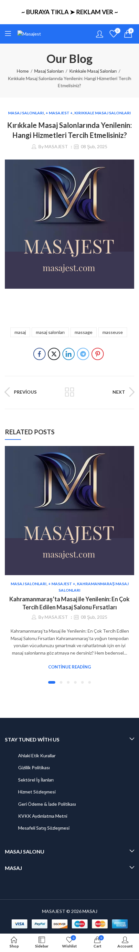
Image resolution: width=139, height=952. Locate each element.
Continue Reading (69, 666)
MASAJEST (56, 146)
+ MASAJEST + (59, 112)
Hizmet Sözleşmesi (37, 791)
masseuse (112, 332)
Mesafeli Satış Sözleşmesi (44, 828)
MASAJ (89, 911)
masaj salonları (50, 332)
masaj (20, 332)
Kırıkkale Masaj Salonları (93, 71)
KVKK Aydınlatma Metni (42, 816)
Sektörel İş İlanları (36, 779)
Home (23, 71)
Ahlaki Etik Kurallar (37, 755)
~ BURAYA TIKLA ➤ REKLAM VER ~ (69, 12)
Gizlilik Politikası (34, 767)
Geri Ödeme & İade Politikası (47, 804)
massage (83, 332)
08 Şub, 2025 (94, 146)
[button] (52, 682)
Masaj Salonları (49, 71)
